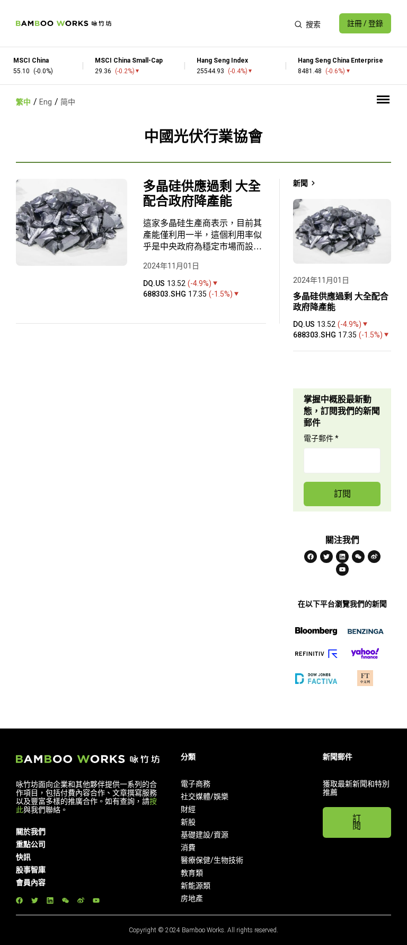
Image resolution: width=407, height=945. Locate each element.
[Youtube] (342, 569)
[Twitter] (326, 556)
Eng (45, 102)
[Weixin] (358, 556)
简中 (67, 102)
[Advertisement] (203, 23)
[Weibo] (374, 556)
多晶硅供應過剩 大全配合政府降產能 (202, 193)
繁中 (23, 102)
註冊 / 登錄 (365, 23)
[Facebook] (310, 556)
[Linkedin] (342, 556)
